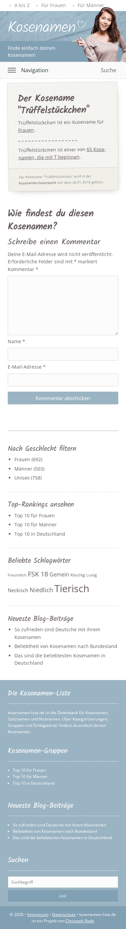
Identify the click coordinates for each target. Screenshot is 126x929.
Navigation (34, 70)
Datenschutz (64, 914)
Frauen (26, 130)
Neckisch (18, 590)
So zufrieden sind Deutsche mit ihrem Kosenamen (59, 825)
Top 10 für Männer (35, 524)
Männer (23, 469)
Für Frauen (53, 5)
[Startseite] (47, 30)
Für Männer (91, 5)
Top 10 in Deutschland (39, 534)
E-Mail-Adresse (27, 367)
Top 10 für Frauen (34, 515)
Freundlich (17, 575)
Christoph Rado (80, 921)
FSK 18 (38, 573)
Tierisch (71, 588)
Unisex (22, 478)
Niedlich (41, 590)
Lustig (91, 575)
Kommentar (23, 269)
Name (16, 341)
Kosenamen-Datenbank (37, 182)
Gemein (59, 574)
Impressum (37, 914)
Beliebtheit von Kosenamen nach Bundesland (65, 646)
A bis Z (22, 5)
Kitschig (78, 575)
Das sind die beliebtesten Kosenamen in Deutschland (62, 837)
